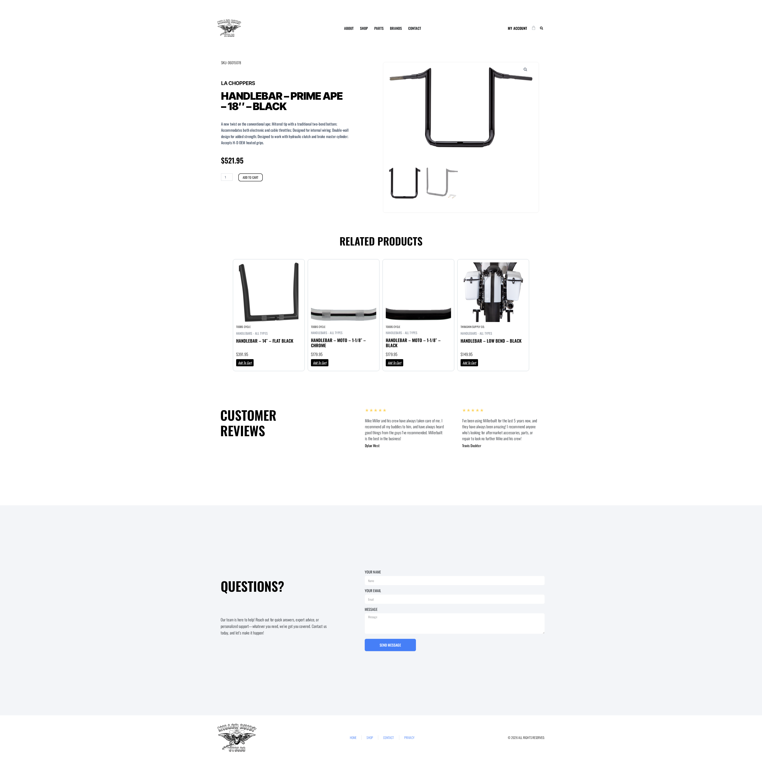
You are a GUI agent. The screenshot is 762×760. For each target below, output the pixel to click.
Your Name (373, 571)
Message (371, 609)
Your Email (373, 590)
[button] (541, 28)
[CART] (533, 28)
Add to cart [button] (245, 362)
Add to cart (250, 177)
